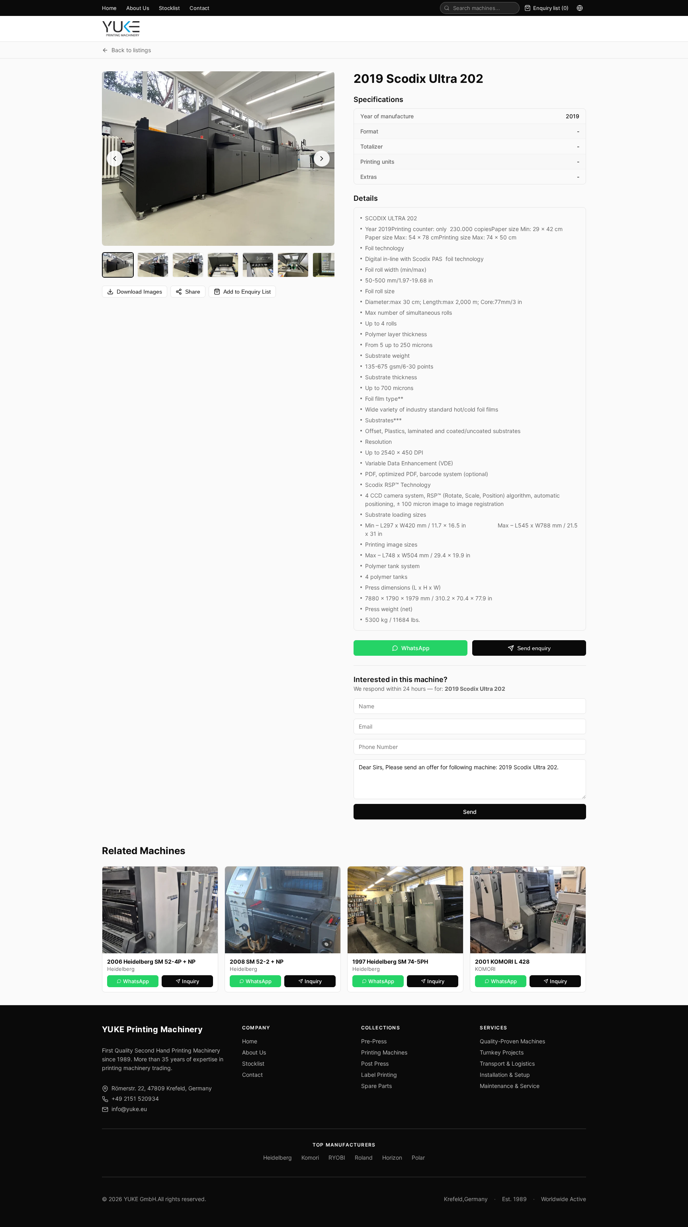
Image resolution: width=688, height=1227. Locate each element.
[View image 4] (223, 265)
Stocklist (169, 8)
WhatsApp (415, 648)
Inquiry (190, 981)
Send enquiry (534, 648)
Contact (199, 8)
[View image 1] (118, 265)
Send (470, 811)
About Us (137, 8)
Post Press (375, 1063)
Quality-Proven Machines (512, 1041)
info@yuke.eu (129, 1108)
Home (109, 8)
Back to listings (131, 50)
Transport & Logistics (507, 1063)
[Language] (579, 8)
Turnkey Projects (502, 1052)
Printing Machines (384, 1052)
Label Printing (379, 1074)
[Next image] (322, 159)
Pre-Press (374, 1041)
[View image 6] (293, 265)
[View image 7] (328, 265)
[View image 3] (188, 265)
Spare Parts (376, 1085)
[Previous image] (115, 159)
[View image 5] (258, 265)
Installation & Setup (505, 1074)
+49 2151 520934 (135, 1098)
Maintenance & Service (509, 1085)
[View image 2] (153, 265)
